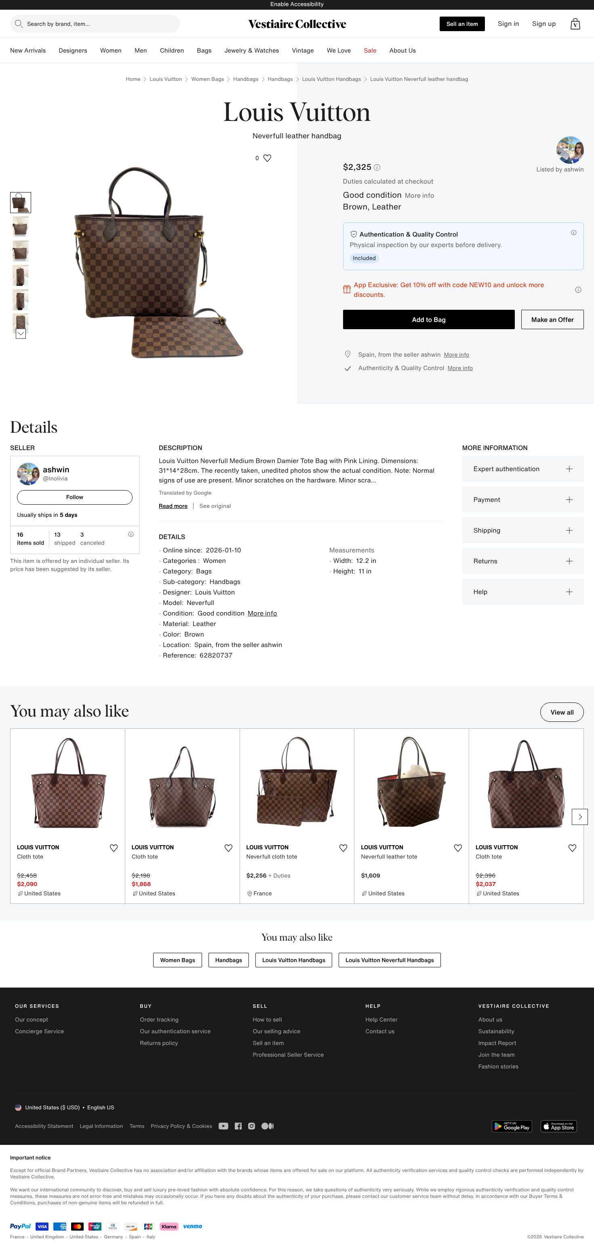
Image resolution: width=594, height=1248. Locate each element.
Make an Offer (552, 319)
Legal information (101, 1126)
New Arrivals (28, 50)
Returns (485, 561)
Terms (136, 1126)
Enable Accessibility (297, 4)
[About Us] (422, 50)
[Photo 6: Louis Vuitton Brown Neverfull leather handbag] (20, 323)
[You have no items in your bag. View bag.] (575, 24)
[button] (575, 24)
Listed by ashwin (560, 169)
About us (490, 1019)
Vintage (303, 50)
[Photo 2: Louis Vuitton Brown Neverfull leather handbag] (20, 226)
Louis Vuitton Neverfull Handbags (389, 960)
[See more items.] (21, 333)
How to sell (267, 1019)
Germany (113, 1237)
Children (172, 50)
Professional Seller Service (288, 1055)
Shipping (487, 530)
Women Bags (207, 79)
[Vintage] (320, 50)
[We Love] (357, 50)
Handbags (245, 79)
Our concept (31, 1019)
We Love (339, 50)
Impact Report (497, 1043)
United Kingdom (47, 1237)
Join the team (496, 1055)
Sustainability (496, 1031)
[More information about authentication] (574, 232)
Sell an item (462, 23)
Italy (151, 1237)
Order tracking (159, 1019)
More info (419, 195)
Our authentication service (175, 1031)
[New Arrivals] (52, 50)
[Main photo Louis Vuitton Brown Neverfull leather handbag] (20, 202)
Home (133, 79)
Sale (370, 50)
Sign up (544, 23)
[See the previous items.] (21, 192)
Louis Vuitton (166, 79)
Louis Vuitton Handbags (331, 79)
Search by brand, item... (58, 23)
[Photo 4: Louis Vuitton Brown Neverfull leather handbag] (20, 275)
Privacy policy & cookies (181, 1126)
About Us (403, 50)
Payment (487, 499)
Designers (73, 50)
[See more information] (578, 289)
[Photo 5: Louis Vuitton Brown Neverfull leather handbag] (20, 299)
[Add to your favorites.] (114, 848)
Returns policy (159, 1043)
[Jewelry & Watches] (285, 50)
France (17, 1237)
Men (141, 50)
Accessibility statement (44, 1126)
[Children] (190, 50)
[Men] (153, 50)
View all (562, 712)
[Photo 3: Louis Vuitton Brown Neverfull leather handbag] (20, 251)
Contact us (380, 1031)
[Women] (128, 50)
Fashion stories (498, 1066)
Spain (135, 1237)
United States (84, 1237)
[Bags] (218, 50)
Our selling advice (276, 1031)
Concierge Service (39, 1031)
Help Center (382, 1019)
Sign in (508, 23)
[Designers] (94, 50)
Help (481, 592)
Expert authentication (507, 469)
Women (111, 50)
